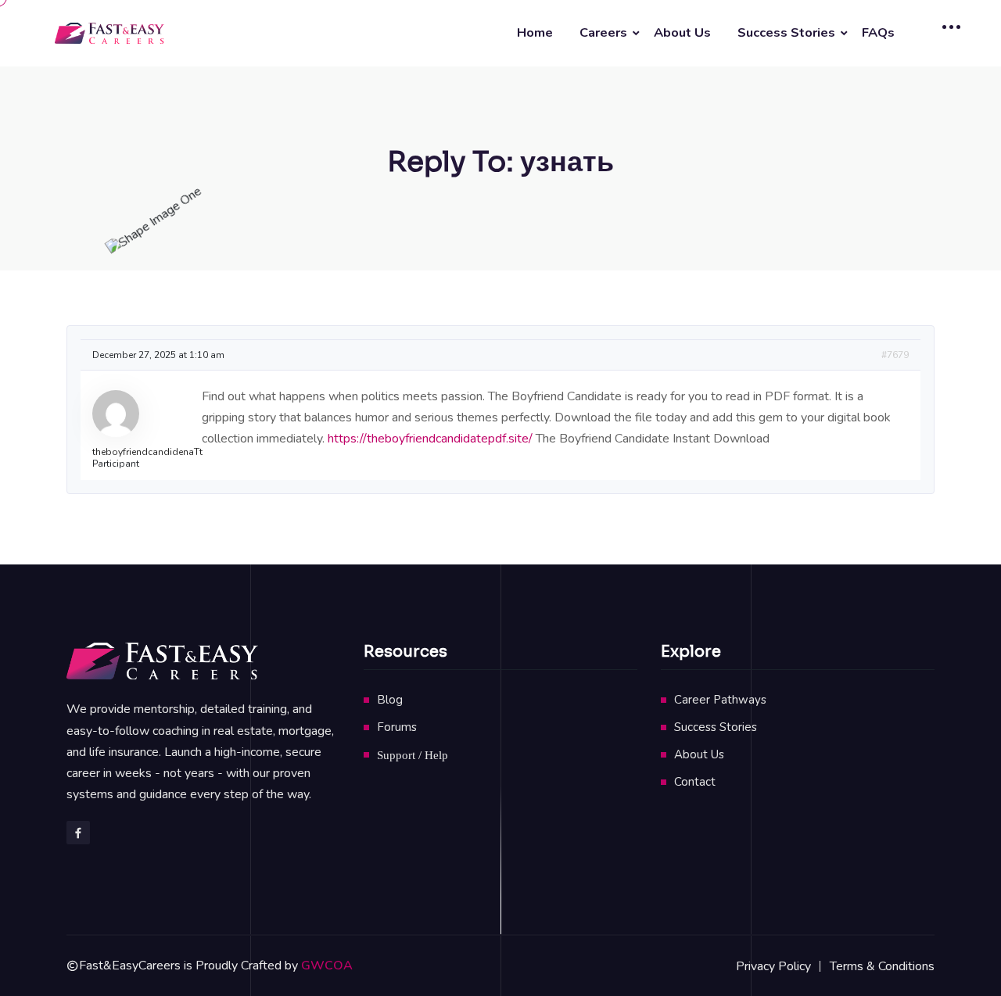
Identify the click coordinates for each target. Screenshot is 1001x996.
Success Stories (786, 32)
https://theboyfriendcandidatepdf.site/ (430, 438)
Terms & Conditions (882, 966)
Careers (603, 32)
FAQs (878, 32)
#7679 (895, 355)
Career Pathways (720, 700)
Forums (397, 727)
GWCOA (327, 965)
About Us (682, 32)
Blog (390, 700)
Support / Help (412, 755)
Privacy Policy (773, 966)
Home (535, 32)
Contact (695, 782)
